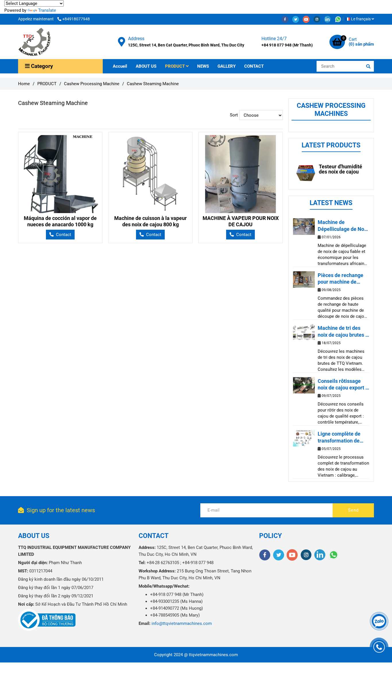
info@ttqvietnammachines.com (182, 623)
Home (24, 83)
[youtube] (308, 19)
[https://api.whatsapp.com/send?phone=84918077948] (339, 19)
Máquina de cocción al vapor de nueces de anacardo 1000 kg (60, 221)
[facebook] (287, 19)
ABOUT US (146, 66)
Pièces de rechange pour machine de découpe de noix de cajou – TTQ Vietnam (342, 278)
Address (136, 38)
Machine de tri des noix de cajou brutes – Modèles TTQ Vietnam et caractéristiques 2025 (343, 331)
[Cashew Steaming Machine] (34, 42)
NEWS (203, 66)
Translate (47, 10)
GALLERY (227, 66)
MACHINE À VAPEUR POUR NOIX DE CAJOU (241, 221)
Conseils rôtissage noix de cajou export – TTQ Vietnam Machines (343, 384)
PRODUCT (175, 66)
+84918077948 (76, 19)
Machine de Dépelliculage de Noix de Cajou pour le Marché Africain (343, 225)
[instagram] (318, 19)
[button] (361, 19)
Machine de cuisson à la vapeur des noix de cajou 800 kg (150, 221)
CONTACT (254, 66)
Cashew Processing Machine (91, 83)
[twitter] (297, 19)
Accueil (120, 66)
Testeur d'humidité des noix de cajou (340, 169)
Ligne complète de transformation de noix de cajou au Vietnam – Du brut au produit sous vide (342, 437)
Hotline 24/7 (274, 38)
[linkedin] (329, 19)
